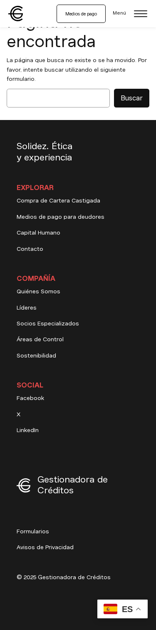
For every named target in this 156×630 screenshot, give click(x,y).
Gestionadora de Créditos (72, 485)
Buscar (132, 98)
